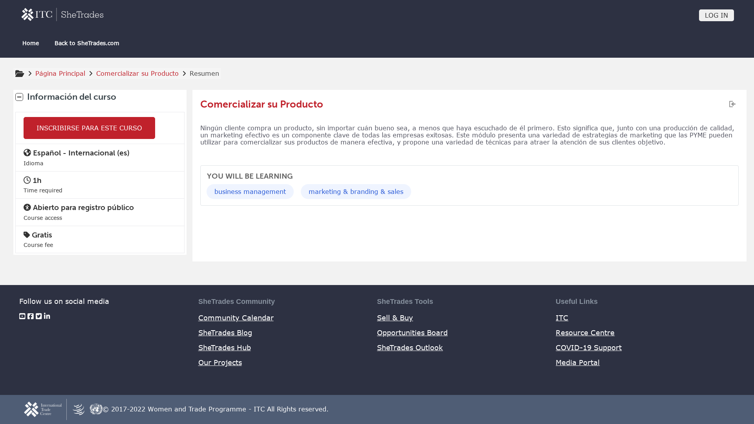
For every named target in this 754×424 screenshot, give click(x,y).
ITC (562, 317)
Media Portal (578, 362)
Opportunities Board (412, 332)
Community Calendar (236, 317)
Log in (716, 15)
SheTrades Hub (224, 347)
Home (30, 43)
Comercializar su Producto (261, 104)
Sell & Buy (395, 317)
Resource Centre (585, 332)
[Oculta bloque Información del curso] (19, 97)
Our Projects (220, 362)
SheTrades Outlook (410, 347)
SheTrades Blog (225, 332)
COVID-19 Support (589, 347)
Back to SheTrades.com (87, 43)
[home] (62, 14)
